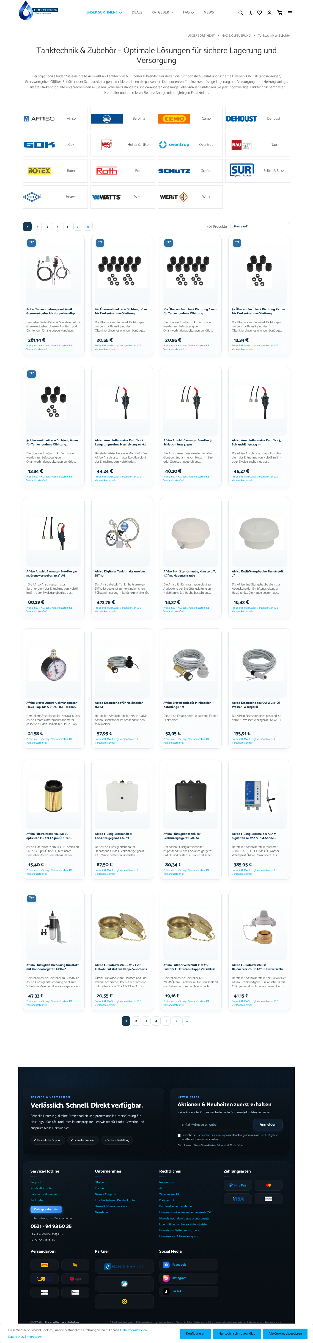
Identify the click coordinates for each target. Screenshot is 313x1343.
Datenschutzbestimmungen (212, 1135)
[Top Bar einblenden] (290, 12)
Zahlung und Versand (44, 1194)
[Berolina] (123, 118)
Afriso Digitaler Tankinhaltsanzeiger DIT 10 (120, 573)
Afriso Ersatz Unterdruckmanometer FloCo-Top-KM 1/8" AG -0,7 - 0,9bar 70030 (51, 705)
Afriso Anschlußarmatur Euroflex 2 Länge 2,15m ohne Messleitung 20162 (120, 442)
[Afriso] (55, 118)
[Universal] (55, 197)
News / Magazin (105, 1194)
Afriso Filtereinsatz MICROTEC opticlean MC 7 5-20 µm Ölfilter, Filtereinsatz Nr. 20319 (48, 836)
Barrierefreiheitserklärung (176, 1206)
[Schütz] (190, 170)
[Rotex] (55, 170)
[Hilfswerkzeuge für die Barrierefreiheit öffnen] (250, 12)
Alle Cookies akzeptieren (285, 1333)
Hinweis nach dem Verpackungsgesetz (184, 1218)
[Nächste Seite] (77, 226)
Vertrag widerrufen (46, 1209)
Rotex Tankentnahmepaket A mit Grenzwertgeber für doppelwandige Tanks (50, 311)
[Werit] (190, 197)
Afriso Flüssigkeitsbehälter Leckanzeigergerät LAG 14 (181, 836)
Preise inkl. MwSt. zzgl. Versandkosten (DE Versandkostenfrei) (49, 347)
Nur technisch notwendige (237, 1333)
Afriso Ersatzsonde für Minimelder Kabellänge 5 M (187, 705)
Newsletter (102, 1212)
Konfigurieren (195, 1333)
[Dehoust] (258, 118)
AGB (267, 1135)
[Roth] (123, 170)
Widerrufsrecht (169, 1194)
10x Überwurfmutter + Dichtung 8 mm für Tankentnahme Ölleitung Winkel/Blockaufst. (189, 311)
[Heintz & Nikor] (123, 144)
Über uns (101, 1182)
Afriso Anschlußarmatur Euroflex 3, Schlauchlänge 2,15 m (256, 442)
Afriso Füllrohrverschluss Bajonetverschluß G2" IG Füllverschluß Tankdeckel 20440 (258, 967)
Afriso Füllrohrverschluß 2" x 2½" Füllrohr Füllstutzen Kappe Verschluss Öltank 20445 (189, 967)
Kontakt (100, 1188)
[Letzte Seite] (88, 226)
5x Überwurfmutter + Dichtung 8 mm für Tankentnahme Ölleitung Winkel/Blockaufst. (52, 442)
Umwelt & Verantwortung (111, 1206)
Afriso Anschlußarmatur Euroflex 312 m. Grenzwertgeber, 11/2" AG (51, 573)
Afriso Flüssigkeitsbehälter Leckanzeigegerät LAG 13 (113, 836)
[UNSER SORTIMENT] (104, 12)
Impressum (166, 1182)
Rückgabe (36, 1200)
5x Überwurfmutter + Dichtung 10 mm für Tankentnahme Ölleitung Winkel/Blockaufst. (258, 311)
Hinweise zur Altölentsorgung (178, 1236)
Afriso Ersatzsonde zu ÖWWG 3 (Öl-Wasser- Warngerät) (256, 705)
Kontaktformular (41, 1188)
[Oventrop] (190, 144)
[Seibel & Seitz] (258, 170)
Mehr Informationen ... (134, 1330)
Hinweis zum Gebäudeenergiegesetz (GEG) (186, 1212)
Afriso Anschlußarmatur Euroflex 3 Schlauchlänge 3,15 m (187, 442)
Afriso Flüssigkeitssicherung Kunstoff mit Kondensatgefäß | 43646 (52, 967)
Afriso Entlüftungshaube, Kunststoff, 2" (258, 573)
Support (35, 1182)
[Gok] (55, 144)
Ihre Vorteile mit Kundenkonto (115, 1200)
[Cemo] (190, 118)
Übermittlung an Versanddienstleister (183, 1224)
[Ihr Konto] (269, 12)
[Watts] (123, 197)
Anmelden (268, 1125)
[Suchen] (240, 12)
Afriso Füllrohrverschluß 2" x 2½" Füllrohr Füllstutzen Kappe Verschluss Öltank (121, 967)
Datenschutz (167, 1200)
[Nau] (258, 144)
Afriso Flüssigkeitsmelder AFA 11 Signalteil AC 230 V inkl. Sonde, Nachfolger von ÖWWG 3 (254, 836)
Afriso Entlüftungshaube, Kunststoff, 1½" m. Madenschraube (189, 573)
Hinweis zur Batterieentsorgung (179, 1230)
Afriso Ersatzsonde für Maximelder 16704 (119, 705)
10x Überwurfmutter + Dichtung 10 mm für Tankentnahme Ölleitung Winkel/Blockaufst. (122, 311)
